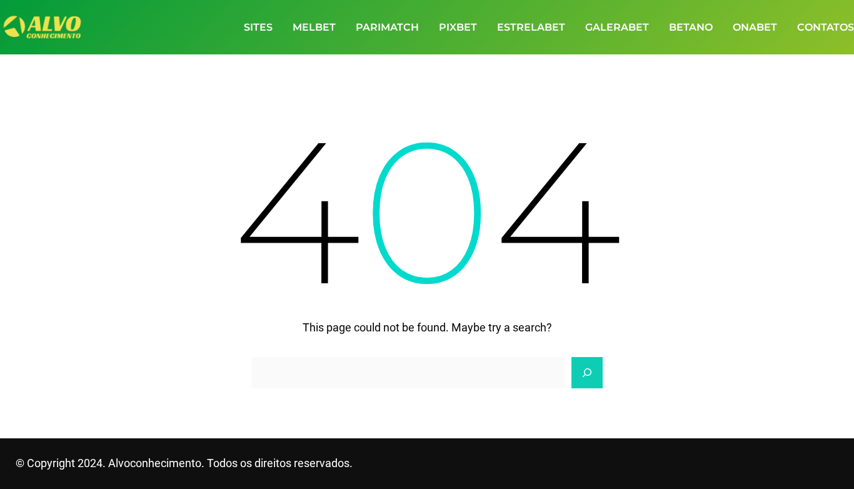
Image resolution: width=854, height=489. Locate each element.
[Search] (587, 372)
